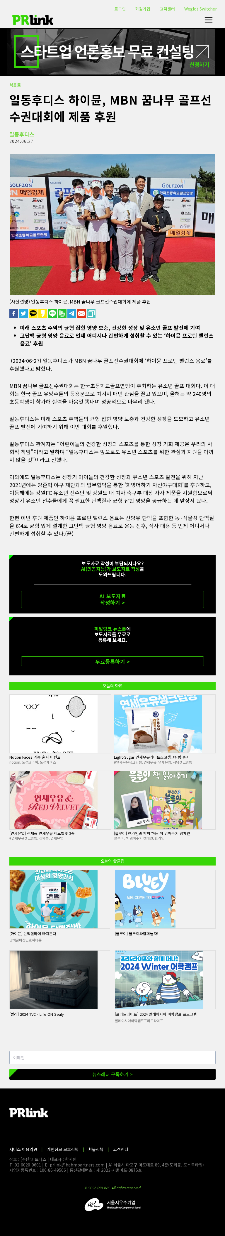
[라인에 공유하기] (53, 313)
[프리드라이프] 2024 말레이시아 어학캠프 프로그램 (156, 1014)
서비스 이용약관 (23, 1149)
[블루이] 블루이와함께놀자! (136, 933)
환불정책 (95, 1149)
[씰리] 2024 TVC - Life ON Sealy (36, 1014)
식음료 (15, 85)
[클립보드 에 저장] (91, 313)
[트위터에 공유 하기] (24, 313)
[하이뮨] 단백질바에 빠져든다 (32, 933)
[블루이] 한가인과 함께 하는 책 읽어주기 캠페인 (152, 833)
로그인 (120, 9)
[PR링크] (32, 20)
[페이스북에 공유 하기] (14, 313)
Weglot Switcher (200, 9)
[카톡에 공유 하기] (33, 313)
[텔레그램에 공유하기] (72, 313)
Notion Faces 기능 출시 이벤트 (35, 757)
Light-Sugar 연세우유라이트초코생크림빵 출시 (152, 757)
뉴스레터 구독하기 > (112, 1074)
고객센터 (167, 9)
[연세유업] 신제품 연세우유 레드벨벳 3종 (42, 833)
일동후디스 (21, 134)
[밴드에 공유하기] (62, 313)
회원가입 (142, 9)
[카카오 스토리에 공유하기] (43, 313)
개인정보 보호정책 (63, 1149)
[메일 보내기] (82, 313)
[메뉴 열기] (208, 20)
